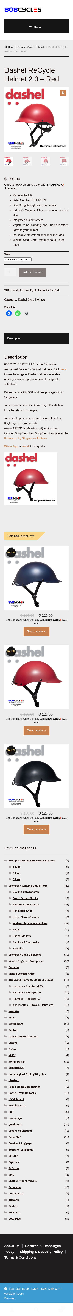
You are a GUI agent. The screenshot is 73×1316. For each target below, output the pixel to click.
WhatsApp (11, 446)
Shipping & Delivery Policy (41, 1251)
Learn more (10, 188)
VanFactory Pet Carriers (23, 1036)
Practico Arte (17, 1105)
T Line (16, 866)
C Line (16, 879)
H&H (11, 1112)
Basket (56, 1306)
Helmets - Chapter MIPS (28, 986)
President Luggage (20, 1143)
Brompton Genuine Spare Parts (28, 885)
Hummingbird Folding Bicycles (27, 1074)
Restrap (13, 1030)
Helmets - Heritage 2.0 (27, 992)
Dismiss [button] (9, 1298)
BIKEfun (13, 1155)
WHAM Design (17, 1061)
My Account (12, 1309)
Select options (36, 631)
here (63, 369)
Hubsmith (14, 1212)
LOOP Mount (16, 1099)
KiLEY (12, 1055)
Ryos (12, 1017)
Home (11, 47)
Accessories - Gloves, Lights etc (33, 1005)
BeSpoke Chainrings (21, 1149)
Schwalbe (15, 1187)
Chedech (14, 1080)
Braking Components (26, 891)
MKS (11, 1174)
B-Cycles (14, 1168)
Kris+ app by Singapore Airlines (25, 438)
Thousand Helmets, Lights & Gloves (31, 979)
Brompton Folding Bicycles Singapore (32, 860)
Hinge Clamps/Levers (26, 917)
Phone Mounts (22, 936)
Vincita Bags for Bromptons (26, 961)
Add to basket (32, 272)
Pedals (17, 929)
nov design (15, 1118)
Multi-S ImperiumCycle (23, 1181)
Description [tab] (14, 338)
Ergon (12, 1049)
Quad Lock (15, 1124)
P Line (16, 873)
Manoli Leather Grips (22, 973)
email (25, 446)
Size (7, 254)
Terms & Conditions (20, 1257)
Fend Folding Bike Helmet (24, 1086)
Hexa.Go (14, 1011)
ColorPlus (15, 1218)
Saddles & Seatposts (26, 942)
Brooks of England (20, 1130)
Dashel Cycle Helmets (31, 47)
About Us (11, 1246)
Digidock (14, 1162)
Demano (14, 967)
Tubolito (14, 1199)
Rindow (13, 1206)
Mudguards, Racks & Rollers (30, 923)
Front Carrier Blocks (25, 898)
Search (36, 1309)
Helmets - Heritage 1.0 (26, 998)
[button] (63, 93)
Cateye (13, 1042)
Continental (16, 1193)
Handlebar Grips (22, 910)
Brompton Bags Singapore (25, 954)
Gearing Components (26, 904)
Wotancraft (16, 1024)
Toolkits (18, 948)
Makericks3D (16, 1067)
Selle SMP (15, 1137)
